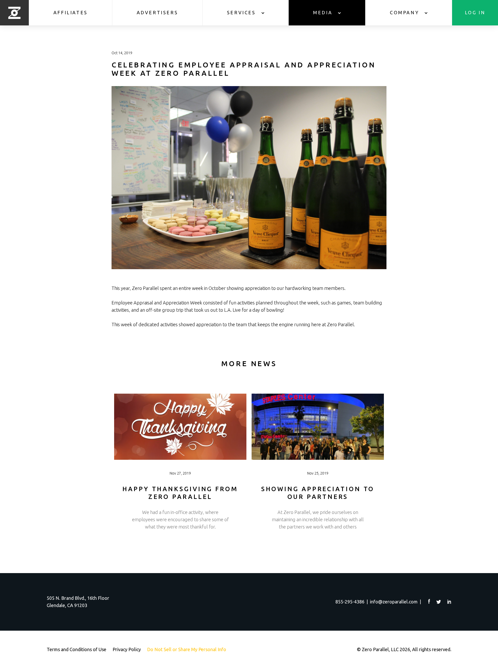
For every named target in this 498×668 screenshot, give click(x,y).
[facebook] (429, 601)
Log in (475, 12)
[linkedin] (449, 602)
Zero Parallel (14, 12)
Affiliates (70, 12)
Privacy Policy (127, 649)
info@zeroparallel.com (394, 601)
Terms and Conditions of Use (76, 649)
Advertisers (157, 12)
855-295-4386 (349, 601)
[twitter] (439, 602)
